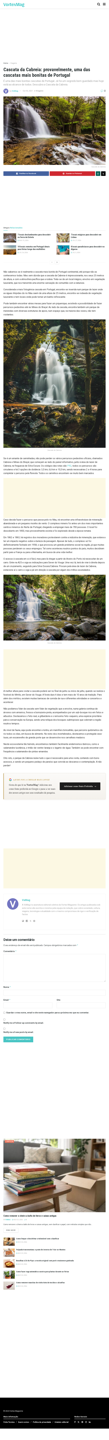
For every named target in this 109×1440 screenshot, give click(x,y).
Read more (12, 1230)
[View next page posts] (57, 262)
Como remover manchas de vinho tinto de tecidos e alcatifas (40, 1283)
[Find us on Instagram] (86, 1422)
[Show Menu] (104, 4)
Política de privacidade (42, 1422)
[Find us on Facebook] (75, 1422)
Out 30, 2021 (28, 91)
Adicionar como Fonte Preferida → (80, 786)
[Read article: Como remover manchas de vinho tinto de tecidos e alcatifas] (9, 1286)
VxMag (15, 91)
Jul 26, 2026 (23, 252)
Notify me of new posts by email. (18, 1032)
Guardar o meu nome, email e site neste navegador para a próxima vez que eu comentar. (47, 1012)
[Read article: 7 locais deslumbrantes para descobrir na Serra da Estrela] (9, 237)
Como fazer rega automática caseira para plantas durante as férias (42, 1272)
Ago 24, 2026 (22, 1275)
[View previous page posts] (52, 262)
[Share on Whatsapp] (98, 173)
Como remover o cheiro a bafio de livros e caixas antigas (29, 1215)
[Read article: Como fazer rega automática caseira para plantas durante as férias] (9, 1275)
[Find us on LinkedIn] (90, 1422)
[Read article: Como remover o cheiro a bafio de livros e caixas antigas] (54, 1175)
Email (7, 1000)
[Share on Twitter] (103, 173)
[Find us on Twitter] (78, 1422)
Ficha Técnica (8, 1422)
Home (5, 63)
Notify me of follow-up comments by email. (23, 1023)
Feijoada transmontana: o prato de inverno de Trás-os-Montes (40, 1250)
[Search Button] (98, 4)
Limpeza (9, 1141)
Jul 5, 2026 (76, 252)
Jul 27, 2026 (76, 240)
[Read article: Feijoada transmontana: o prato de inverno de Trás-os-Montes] (9, 1253)
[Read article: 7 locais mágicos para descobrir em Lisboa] (63, 237)
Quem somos (23, 1422)
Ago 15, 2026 (23, 240)
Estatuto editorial (61, 1422)
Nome (7, 987)
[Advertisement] (54, 498)
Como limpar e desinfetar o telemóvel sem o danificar (37, 1239)
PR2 (69, 465)
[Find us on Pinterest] (82, 1422)
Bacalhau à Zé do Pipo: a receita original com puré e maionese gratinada (45, 1261)
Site (58, 1000)
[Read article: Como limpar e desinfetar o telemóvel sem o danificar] (9, 1242)
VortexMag (13, 4)
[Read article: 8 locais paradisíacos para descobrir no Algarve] (63, 249)
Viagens (13, 63)
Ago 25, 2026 (18, 1219)
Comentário (10, 951)
